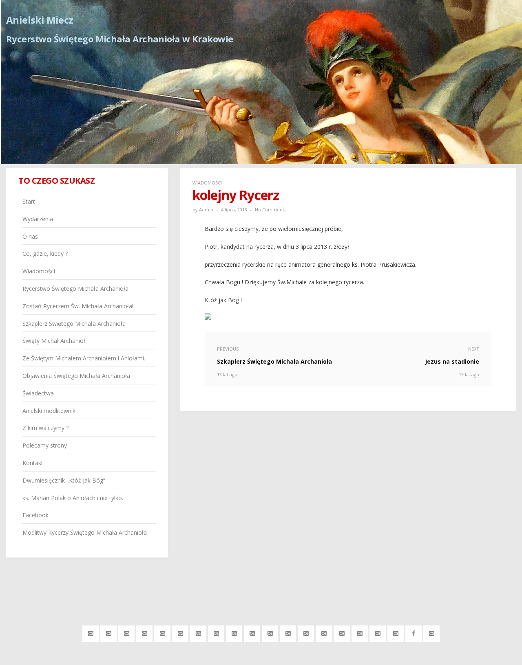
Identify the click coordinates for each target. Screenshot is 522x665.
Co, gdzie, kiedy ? (45, 253)
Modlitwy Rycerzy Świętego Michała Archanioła (84, 532)
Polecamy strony (44, 445)
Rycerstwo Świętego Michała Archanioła (75, 288)
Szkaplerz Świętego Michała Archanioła (74, 323)
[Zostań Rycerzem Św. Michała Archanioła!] (198, 632)
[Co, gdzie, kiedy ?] (144, 632)
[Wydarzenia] (108, 632)
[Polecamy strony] (342, 632)
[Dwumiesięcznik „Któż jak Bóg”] (378, 632)
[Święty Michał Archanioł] (234, 632)
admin (206, 209)
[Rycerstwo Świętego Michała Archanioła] (180, 632)
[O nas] (126, 632)
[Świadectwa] (288, 632)
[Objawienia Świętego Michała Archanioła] (270, 632)
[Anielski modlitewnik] (306, 632)
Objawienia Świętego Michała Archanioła (76, 376)
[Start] (90, 632)
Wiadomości (207, 183)
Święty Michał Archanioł (53, 341)
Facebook (35, 515)
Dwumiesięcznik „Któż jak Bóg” (63, 480)
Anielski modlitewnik (48, 411)
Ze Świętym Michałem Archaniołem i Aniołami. (83, 358)
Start (28, 201)
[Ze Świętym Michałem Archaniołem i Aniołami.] (252, 632)
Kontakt (32, 463)
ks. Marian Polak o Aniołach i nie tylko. (72, 498)
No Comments (270, 209)
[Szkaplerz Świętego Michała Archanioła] (216, 632)
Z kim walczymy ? (45, 428)
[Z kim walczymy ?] (324, 632)
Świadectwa (38, 393)
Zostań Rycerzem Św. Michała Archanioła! (77, 306)
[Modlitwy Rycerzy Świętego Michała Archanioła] (431, 632)
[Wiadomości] (162, 632)
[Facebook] (414, 632)
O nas (30, 236)
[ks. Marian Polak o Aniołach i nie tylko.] (395, 632)
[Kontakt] (360, 632)
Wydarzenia (37, 219)
